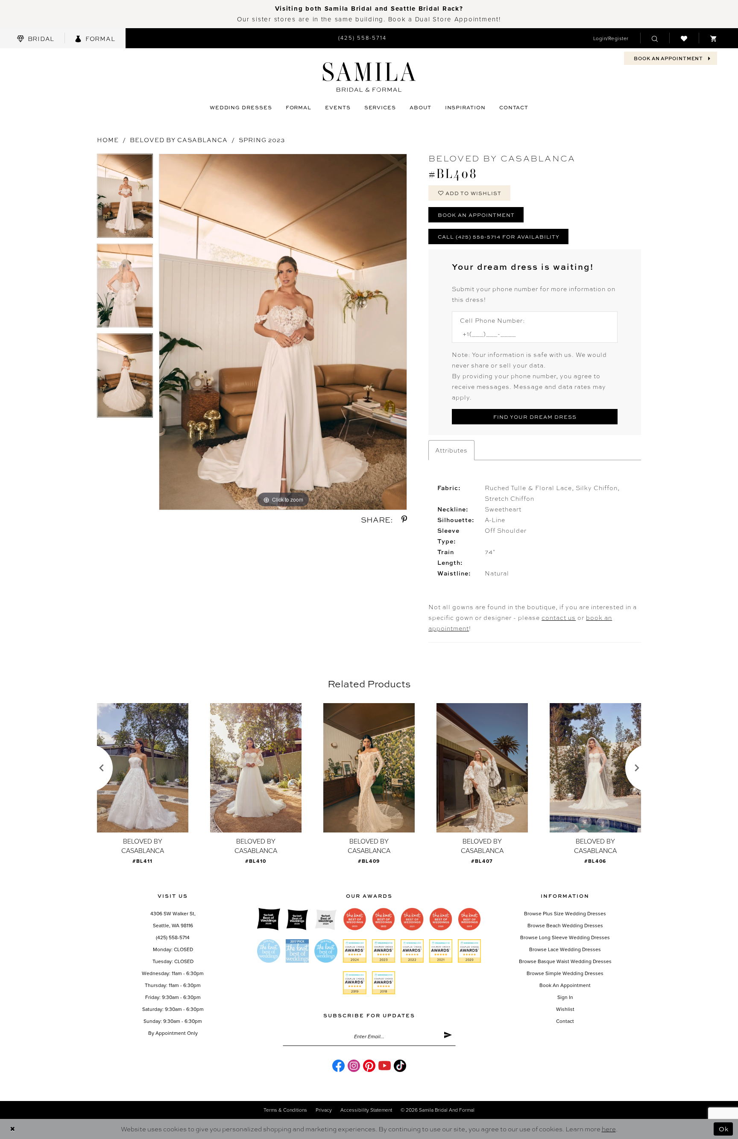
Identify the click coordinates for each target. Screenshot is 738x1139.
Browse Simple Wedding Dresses (565, 973)
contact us (559, 617)
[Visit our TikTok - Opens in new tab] (400, 1066)
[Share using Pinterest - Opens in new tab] (404, 519)
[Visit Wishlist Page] (684, 38)
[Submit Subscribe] (448, 1036)
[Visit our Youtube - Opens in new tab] (384, 1066)
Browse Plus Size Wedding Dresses (565, 914)
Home (108, 139)
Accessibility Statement (366, 1110)
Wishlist (565, 1009)
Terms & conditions (285, 1110)
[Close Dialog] (12, 1128)
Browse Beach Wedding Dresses (565, 926)
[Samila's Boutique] (369, 77)
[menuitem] (35, 38)
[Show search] (654, 38)
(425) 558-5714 (173, 937)
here (609, 1128)
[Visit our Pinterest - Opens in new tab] (369, 1066)
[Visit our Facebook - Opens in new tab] (338, 1066)
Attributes (451, 450)
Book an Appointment (476, 215)
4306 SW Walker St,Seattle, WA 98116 (173, 920)
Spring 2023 (262, 139)
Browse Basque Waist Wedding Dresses (565, 961)
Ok (724, 1128)
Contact (565, 1021)
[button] (611, 38)
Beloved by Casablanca (179, 139)
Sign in (565, 997)
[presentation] (142, 767)
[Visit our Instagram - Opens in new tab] (354, 1066)
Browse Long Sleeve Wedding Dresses (565, 937)
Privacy (324, 1110)
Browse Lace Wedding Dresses (565, 949)
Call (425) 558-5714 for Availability (498, 236)
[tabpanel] (125, 199)
